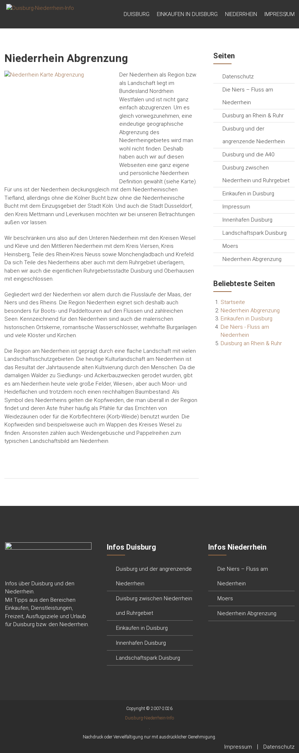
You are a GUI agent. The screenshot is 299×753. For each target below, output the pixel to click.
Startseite (233, 302)
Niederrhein (241, 14)
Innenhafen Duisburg (247, 219)
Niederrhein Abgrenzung (251, 259)
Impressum (279, 14)
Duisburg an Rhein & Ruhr (253, 115)
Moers (230, 246)
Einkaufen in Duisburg (187, 14)
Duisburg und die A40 (248, 154)
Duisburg (137, 14)
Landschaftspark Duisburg (254, 233)
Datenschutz (238, 76)
